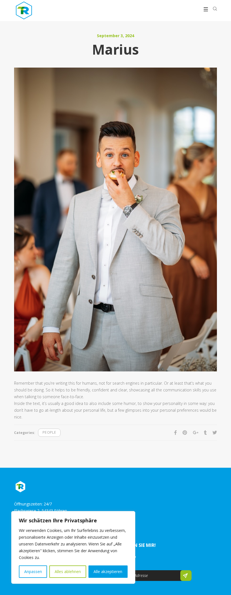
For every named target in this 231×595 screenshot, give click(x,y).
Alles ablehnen (68, 571)
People (49, 432)
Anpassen (33, 571)
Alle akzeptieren (108, 571)
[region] (73, 547)
